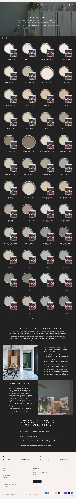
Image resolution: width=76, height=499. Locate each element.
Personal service (44, 459)
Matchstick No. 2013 (29, 105)
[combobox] (70, 469)
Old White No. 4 (47, 128)
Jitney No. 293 (10, 220)
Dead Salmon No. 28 (29, 220)
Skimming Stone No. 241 (10, 197)
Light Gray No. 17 (65, 128)
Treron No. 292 (29, 289)
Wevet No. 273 (28, 59)
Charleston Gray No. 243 (65, 312)
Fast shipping (6, 459)
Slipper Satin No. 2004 (10, 105)
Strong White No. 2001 (47, 220)
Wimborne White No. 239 (47, 59)
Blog (4, 5)
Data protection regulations (9, 484)
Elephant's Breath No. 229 (29, 312)
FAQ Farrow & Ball (7, 473)
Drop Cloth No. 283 (29, 174)
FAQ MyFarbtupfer (7, 475)
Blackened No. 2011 (47, 289)
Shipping (5, 477)
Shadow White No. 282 (65, 151)
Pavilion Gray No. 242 (10, 312)
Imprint (4, 488)
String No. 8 (47, 105)
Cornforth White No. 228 (10, 243)
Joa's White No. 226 (47, 197)
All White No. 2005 (10, 59)
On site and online (63, 459)
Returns (5, 479)
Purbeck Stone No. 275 (28, 243)
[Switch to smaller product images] (4, 38)
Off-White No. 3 (29, 128)
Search (4, 468)
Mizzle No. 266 (47, 266)
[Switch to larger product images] (2, 38)
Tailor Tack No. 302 (47, 82)
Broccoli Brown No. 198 (29, 151)
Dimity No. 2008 (65, 82)
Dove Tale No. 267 (47, 312)
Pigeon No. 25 (10, 289)
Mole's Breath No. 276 (65, 243)
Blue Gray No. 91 (65, 266)
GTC (4, 482)
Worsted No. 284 (47, 243)
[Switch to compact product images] (6, 38)
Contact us (11, 5)
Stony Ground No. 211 (29, 82)
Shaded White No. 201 (10, 174)
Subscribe (37, 481)
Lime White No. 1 (11, 128)
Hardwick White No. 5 (47, 174)
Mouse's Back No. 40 (11, 151)
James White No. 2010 (10, 82)
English (69, 468)
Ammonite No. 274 (65, 220)
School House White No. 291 (47, 151)
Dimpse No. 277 (65, 289)
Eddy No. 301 (11, 266)
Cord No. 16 (65, 105)
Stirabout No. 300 (28, 197)
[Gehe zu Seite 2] (47, 318)
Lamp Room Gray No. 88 (65, 174)
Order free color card (8, 470)
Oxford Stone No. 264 (65, 197)
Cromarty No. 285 (28, 266)
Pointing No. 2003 (65, 59)
